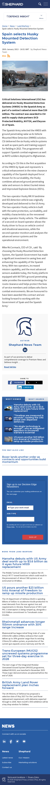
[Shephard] (12, 4)
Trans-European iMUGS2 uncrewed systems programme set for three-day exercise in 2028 (25, 655)
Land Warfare (23, 26)
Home (4, 26)
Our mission (24, 758)
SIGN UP (33, 537)
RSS (4, 55)
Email (10, 502)
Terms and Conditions (16, 777)
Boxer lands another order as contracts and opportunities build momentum (24, 459)
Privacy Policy (11, 527)
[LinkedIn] (4, 741)
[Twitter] (17, 741)
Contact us (7, 767)
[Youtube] (24, 741)
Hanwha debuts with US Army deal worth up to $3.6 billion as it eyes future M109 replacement (24, 563)
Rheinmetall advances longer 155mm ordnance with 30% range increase (23, 624)
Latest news (7, 758)
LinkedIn (25, 350)
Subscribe (6, 762)
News (12, 26)
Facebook (18, 382)
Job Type (12, 514)
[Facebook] (11, 741)
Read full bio (10, 367)
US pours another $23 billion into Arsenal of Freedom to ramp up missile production (23, 590)
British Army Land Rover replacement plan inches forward (20, 685)
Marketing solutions (28, 762)
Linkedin (27, 387)
